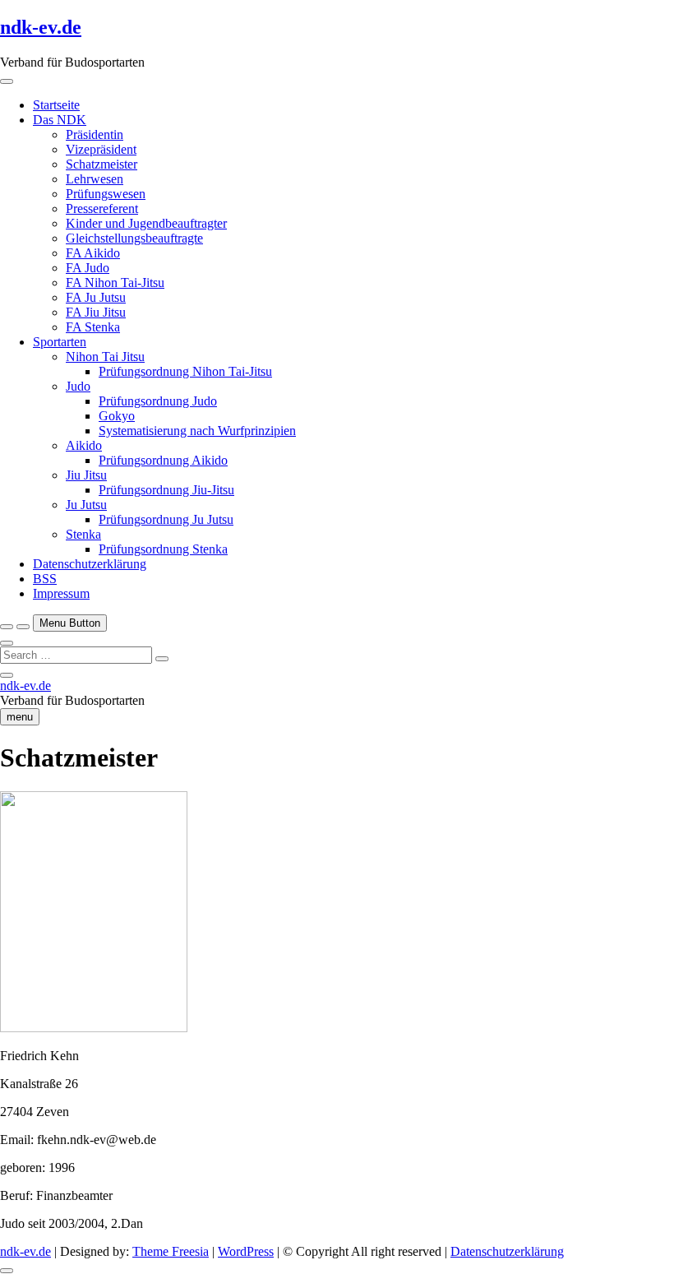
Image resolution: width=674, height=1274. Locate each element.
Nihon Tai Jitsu (105, 357)
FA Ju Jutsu (96, 297)
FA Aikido (93, 253)
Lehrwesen (94, 179)
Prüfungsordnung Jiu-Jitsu (166, 490)
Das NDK (59, 120)
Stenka (83, 534)
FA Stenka (93, 327)
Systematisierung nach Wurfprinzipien (197, 431)
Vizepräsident (101, 149)
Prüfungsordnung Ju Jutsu (166, 519)
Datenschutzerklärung (89, 564)
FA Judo (87, 268)
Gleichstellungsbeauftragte (134, 238)
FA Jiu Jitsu (96, 312)
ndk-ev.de (40, 27)
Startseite (56, 105)
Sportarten (59, 342)
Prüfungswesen (105, 194)
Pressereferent (102, 208)
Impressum (61, 593)
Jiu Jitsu (86, 475)
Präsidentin (94, 134)
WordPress (246, 1251)
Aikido (84, 445)
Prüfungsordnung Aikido (163, 460)
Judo (78, 386)
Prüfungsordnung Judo (158, 401)
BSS (45, 579)
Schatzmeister (101, 164)
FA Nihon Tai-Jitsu (115, 283)
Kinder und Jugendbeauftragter (146, 223)
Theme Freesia (170, 1251)
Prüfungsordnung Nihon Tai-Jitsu (185, 371)
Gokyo (117, 416)
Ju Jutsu (86, 505)
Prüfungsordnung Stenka (163, 549)
